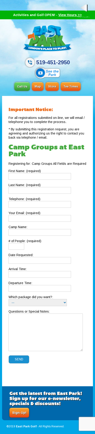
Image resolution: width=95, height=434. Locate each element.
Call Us (22, 86)
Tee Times (70, 86)
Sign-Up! (19, 412)
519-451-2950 (53, 62)
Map (38, 86)
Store (52, 86)
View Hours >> (70, 15)
